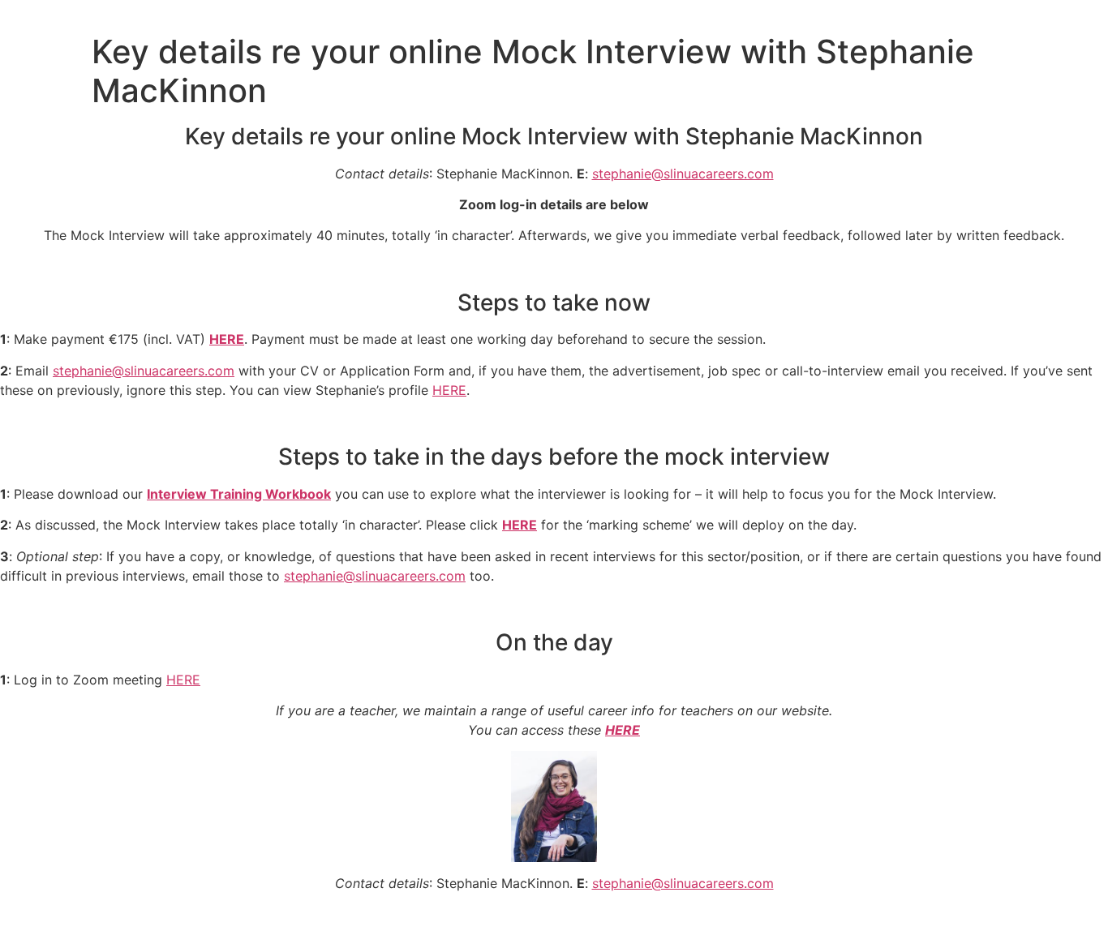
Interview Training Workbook (239, 494)
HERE (226, 339)
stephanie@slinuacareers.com (683, 173)
